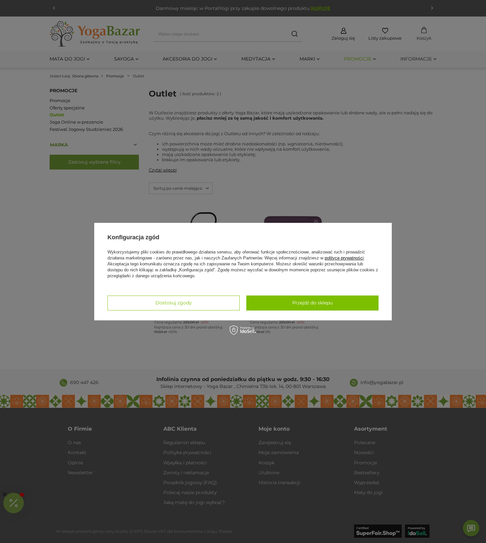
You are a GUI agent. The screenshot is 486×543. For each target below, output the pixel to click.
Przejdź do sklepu (312, 303)
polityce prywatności (344, 257)
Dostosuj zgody (173, 303)
